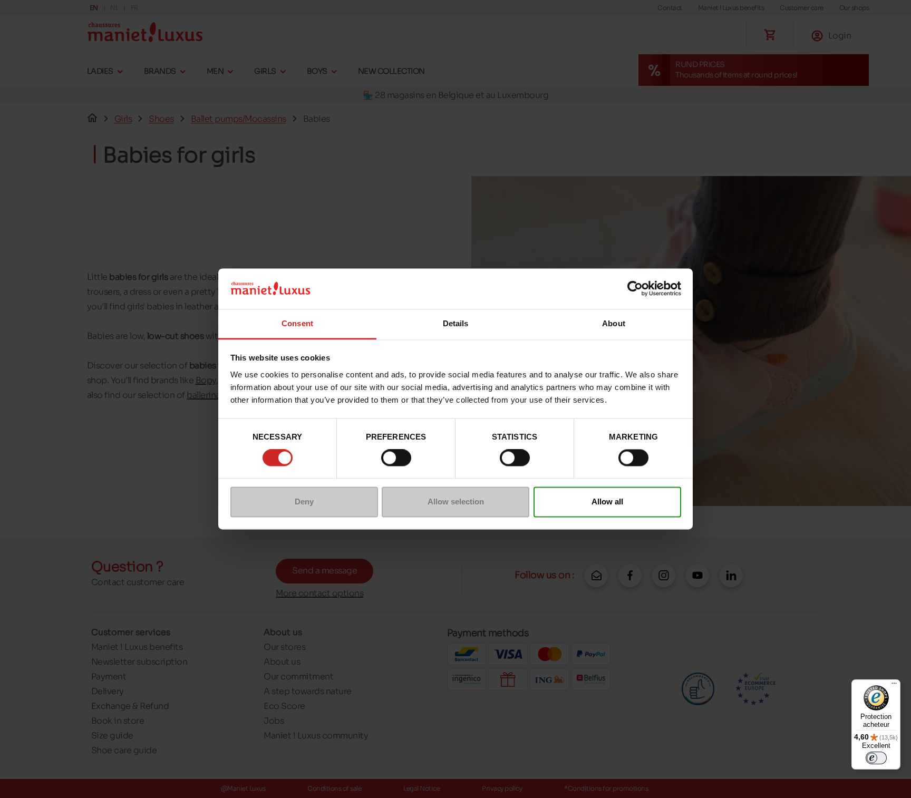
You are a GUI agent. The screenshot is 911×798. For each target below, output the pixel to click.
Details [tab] (456, 323)
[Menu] (894, 685)
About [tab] (613, 323)
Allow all (607, 501)
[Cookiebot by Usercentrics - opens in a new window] (635, 289)
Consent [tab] (297, 323)
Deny (304, 501)
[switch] (396, 458)
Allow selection (456, 501)
